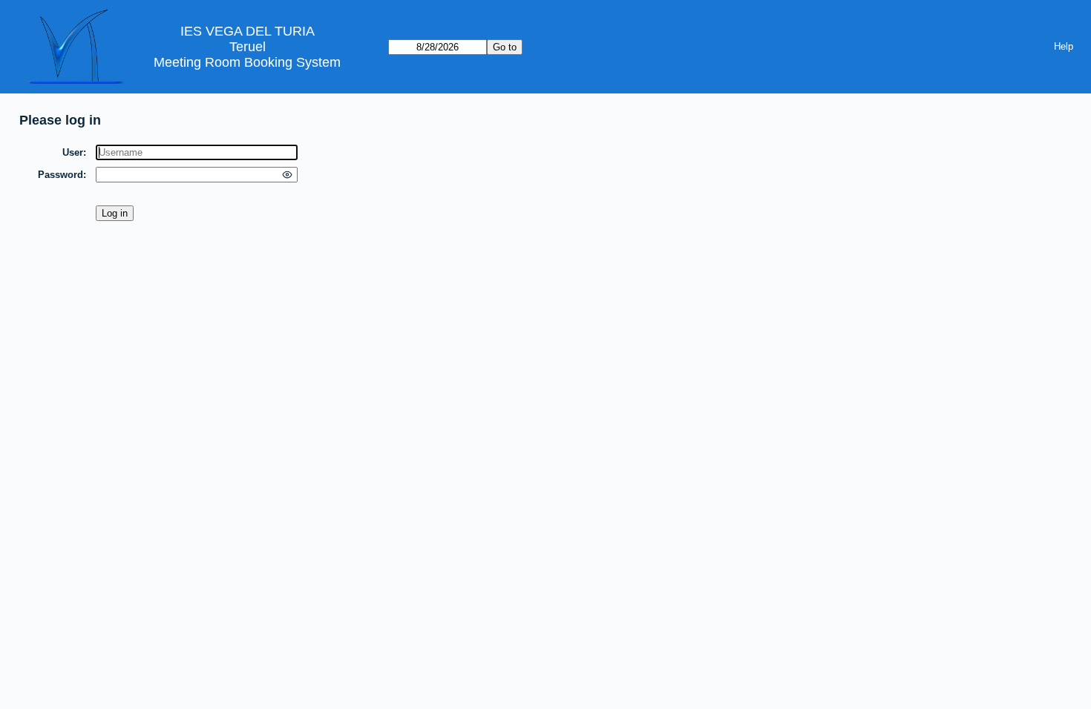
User (72, 152)
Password (60, 174)
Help (1063, 46)
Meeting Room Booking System (247, 62)
